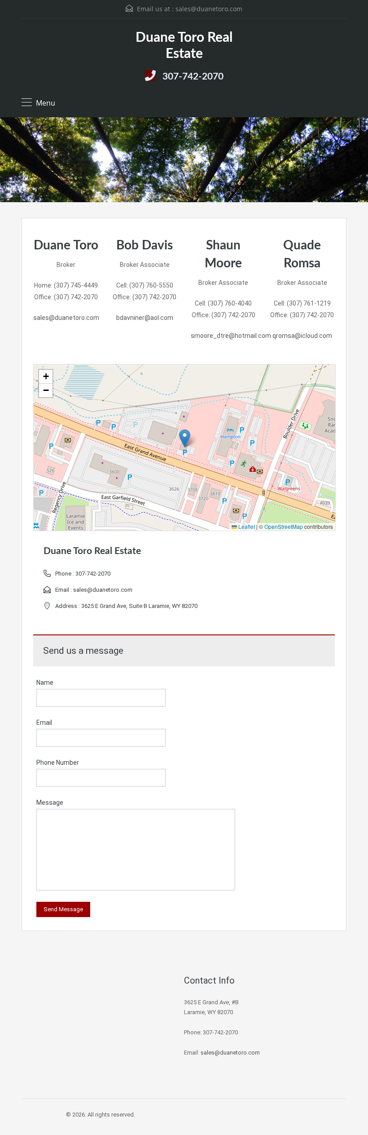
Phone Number (57, 762)
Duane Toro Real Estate (184, 46)
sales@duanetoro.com (208, 8)
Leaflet (246, 526)
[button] (184, 438)
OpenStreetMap (283, 526)
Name (44, 682)
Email (44, 722)
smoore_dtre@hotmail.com (231, 335)
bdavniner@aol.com (144, 317)
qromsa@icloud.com (302, 335)
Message (49, 802)
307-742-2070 (192, 76)
